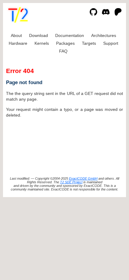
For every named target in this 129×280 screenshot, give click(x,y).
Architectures (103, 35)
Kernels (41, 43)
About (16, 35)
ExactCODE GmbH (83, 178)
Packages (65, 43)
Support (110, 43)
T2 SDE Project (71, 182)
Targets (89, 43)
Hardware (18, 43)
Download (38, 35)
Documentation (69, 35)
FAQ (63, 51)
